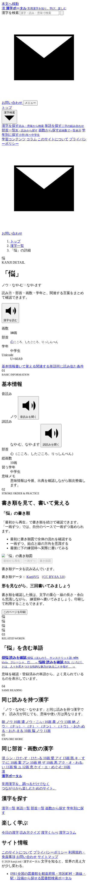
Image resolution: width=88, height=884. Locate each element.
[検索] (61, 13)
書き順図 (45, 560)
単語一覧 (23, 808)
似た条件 (77, 366)
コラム (31, 139)
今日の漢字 (10, 832)
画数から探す (55, 808)
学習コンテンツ (14, 139)
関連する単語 (46, 366)
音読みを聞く (28, 416)
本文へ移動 (10, 4)
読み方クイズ (30, 832)
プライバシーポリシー (50, 852)
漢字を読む (10, 320)
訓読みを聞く (51, 444)
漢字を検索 (10, 13)
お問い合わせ (26, 857)
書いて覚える (25, 366)
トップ (7, 107)
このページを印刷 (14, 612)
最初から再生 (11, 560)
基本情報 (8, 366)
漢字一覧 (17, 246)
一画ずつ (29, 560)
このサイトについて (53, 139)
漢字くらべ (49, 832)
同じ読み (63, 366)
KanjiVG (32, 577)
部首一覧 (37, 808)
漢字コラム (67, 832)
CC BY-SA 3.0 (53, 577)
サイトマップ (48, 857)
